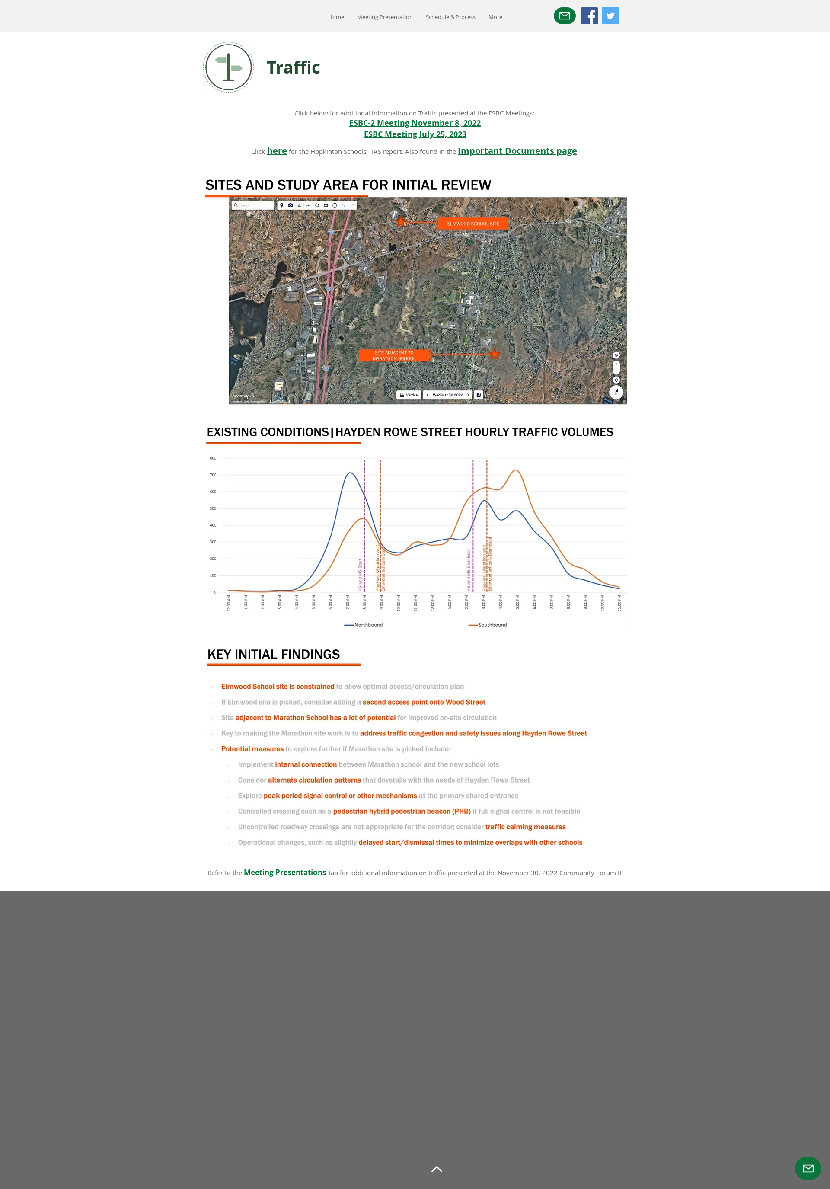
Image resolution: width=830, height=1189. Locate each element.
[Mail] (565, 15)
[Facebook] (589, 15)
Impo (469, 151)
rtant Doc (500, 151)
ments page (552, 151)
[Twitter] (610, 15)
